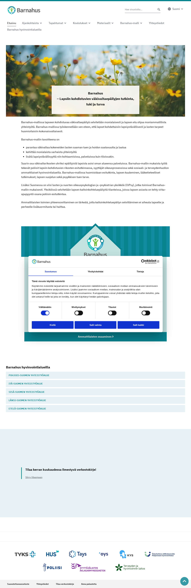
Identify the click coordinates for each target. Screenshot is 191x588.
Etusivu (11, 23)
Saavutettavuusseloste (18, 584)
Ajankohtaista (30, 23)
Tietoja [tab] (140, 271)
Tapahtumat (56, 23)
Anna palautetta (89, 584)
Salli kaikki (138, 325)
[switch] (78, 312)
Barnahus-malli (129, 23)
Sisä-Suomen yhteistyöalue (27, 391)
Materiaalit (103, 23)
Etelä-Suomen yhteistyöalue (27, 408)
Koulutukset (80, 23)
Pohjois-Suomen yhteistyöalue (29, 375)
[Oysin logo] (103, 554)
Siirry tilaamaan (33, 477)
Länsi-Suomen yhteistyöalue (27, 400)
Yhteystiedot (156, 23)
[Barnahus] (23, 10)
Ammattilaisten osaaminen (95, 336)
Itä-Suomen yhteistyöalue (26, 383)
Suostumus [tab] (51, 271)
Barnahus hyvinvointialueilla (24, 29)
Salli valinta (95, 325)
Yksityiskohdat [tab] (95, 271)
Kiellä (53, 325)
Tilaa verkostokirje (65, 584)
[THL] (131, 567)
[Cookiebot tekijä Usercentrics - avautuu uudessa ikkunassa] (146, 261)
